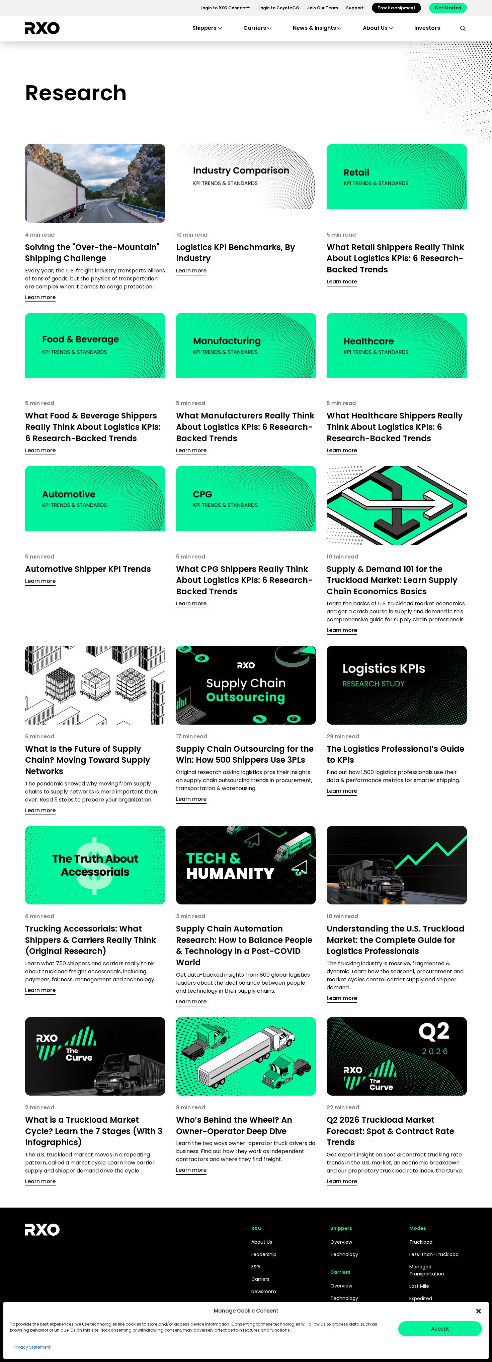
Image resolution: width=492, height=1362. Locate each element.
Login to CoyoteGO (278, 8)
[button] (478, 1311)
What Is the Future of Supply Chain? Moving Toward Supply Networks (87, 760)
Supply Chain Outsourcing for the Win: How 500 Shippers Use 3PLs (245, 754)
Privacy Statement (32, 1347)
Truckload (420, 1242)
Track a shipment (396, 8)
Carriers (260, 1279)
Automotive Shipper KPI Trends (88, 569)
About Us (261, 1242)
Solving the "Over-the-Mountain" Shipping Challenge (92, 253)
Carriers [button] (254, 28)
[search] (463, 28)
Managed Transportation (426, 1270)
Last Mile (419, 1286)
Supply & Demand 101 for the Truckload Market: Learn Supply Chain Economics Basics (392, 580)
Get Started (448, 8)
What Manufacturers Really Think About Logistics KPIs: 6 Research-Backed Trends (245, 427)
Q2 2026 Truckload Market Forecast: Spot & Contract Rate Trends (390, 1131)
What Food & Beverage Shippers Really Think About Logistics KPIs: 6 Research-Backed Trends (93, 427)
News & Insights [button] (314, 28)
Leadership (263, 1254)
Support (355, 8)
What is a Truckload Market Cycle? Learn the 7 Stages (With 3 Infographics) (93, 1131)
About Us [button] (375, 28)
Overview (341, 1242)
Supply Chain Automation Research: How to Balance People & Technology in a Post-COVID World (244, 945)
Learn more (40, 297)
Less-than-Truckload (434, 1254)
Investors (427, 28)
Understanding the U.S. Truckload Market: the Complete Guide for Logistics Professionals (396, 940)
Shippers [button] (204, 28)
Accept (440, 1328)
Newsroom (263, 1291)
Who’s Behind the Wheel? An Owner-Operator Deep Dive (234, 1125)
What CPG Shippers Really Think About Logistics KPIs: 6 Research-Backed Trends (244, 580)
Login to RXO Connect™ (225, 8)
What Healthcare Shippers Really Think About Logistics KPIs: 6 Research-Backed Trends (395, 427)
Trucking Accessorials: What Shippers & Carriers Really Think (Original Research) (90, 940)
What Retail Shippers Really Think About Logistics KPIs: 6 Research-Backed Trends (395, 258)
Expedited (420, 1298)
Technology (344, 1254)
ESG (255, 1266)
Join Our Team (322, 8)
